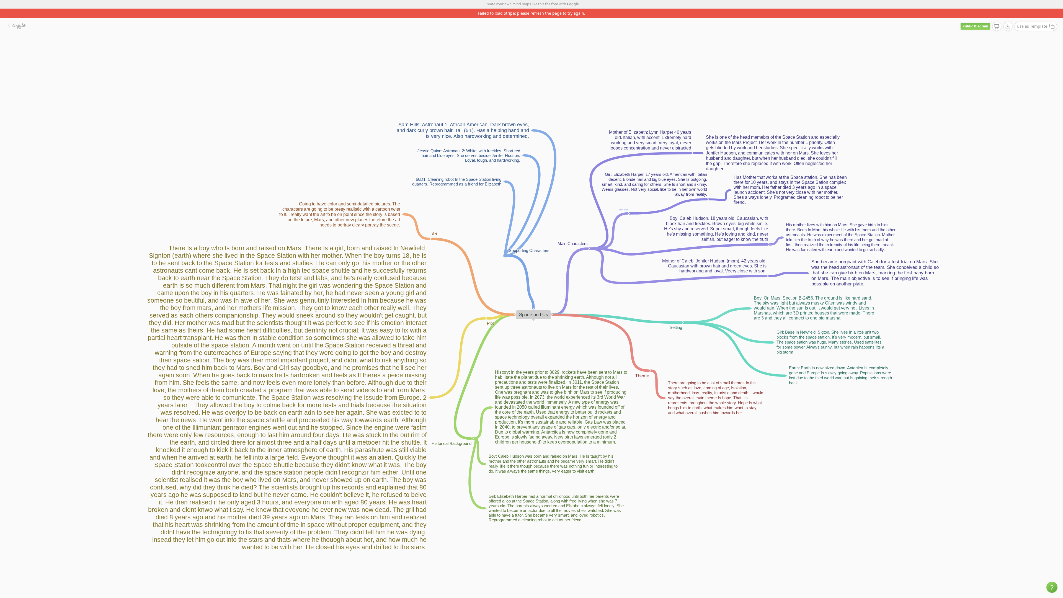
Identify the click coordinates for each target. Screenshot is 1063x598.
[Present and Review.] (996, 17)
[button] (1051, 587)
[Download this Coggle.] (1007, 16)
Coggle (573, 4)
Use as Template (1032, 16)
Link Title (623, 200)
